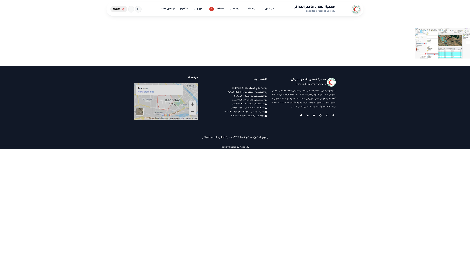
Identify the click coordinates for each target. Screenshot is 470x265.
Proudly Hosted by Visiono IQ (235, 147)
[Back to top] (10, 254)
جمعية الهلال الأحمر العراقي (314, 7)
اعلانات (220, 9)
